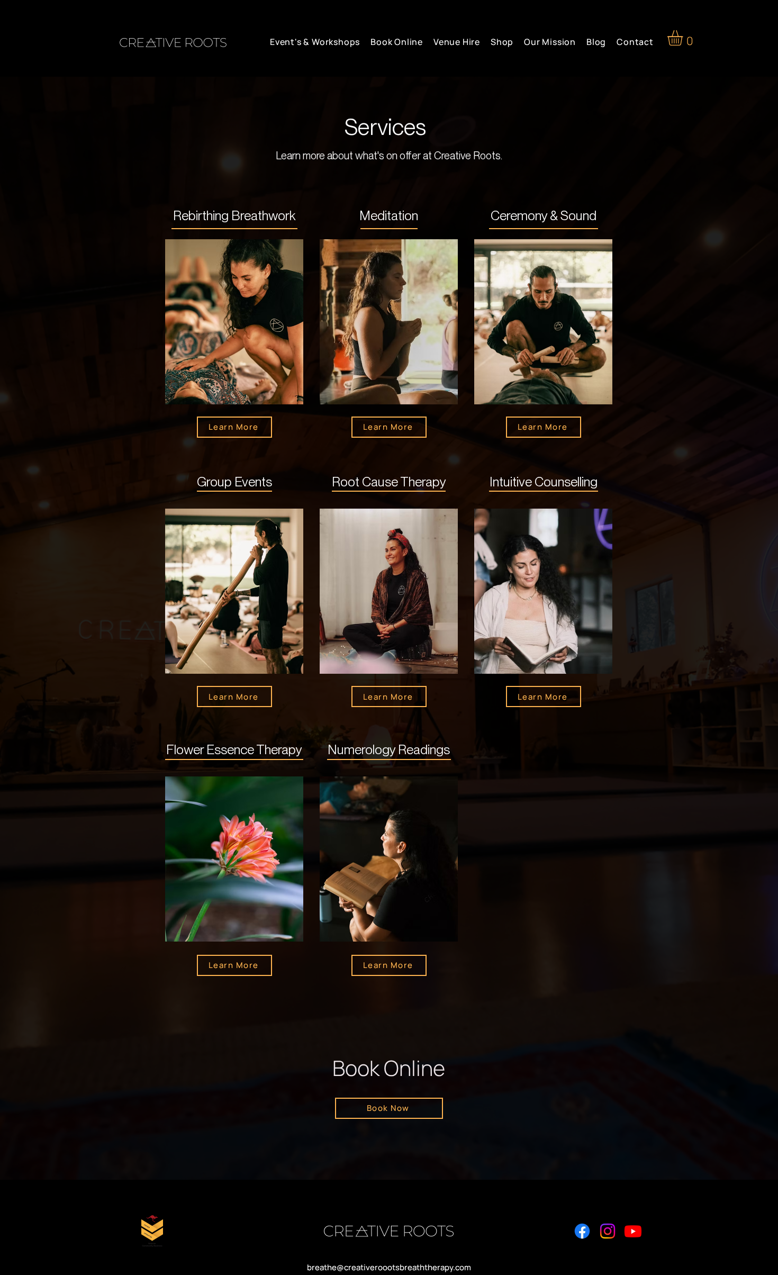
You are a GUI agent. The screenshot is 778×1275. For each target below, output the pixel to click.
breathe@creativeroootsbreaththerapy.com (389, 1267)
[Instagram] (608, 1231)
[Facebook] (582, 1231)
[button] (684, 38)
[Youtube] (633, 1231)
